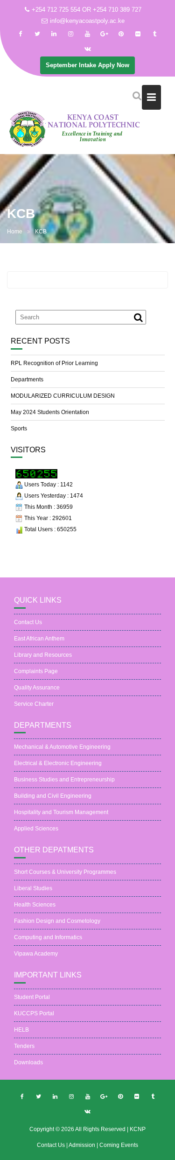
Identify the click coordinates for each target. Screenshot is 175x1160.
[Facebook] (20, 34)
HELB (21, 1029)
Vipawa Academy (36, 953)
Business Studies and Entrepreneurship (64, 779)
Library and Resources (43, 655)
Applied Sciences (36, 828)
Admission (83, 1145)
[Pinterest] (121, 34)
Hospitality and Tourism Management (61, 812)
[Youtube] (87, 34)
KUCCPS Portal (34, 1013)
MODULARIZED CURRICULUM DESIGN (63, 396)
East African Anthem (39, 638)
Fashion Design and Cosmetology (57, 921)
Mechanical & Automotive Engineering (62, 747)
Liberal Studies (33, 888)
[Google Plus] (104, 34)
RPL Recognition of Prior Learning (54, 363)
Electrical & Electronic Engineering (58, 763)
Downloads (28, 1062)
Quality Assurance (37, 687)
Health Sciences (35, 904)
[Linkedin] (54, 34)
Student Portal (32, 997)
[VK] (87, 49)
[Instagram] (70, 34)
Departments (27, 379)
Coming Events (118, 1145)
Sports (19, 428)
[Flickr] (138, 34)
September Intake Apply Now (87, 65)
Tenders (24, 1046)
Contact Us (28, 622)
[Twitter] (37, 34)
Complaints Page (36, 671)
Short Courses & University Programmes (65, 872)
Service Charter (34, 704)
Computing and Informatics (48, 937)
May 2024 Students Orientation (50, 412)
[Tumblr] (154, 34)
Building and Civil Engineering (52, 796)
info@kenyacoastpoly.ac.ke (87, 20)
